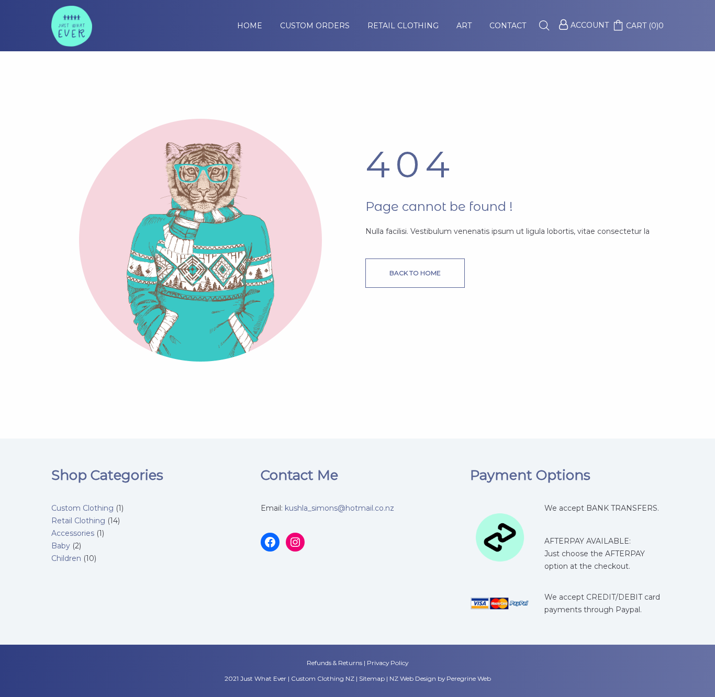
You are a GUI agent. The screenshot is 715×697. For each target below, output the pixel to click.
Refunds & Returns (334, 663)
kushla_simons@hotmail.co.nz (339, 508)
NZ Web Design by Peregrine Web (440, 678)
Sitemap (372, 678)
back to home (415, 273)
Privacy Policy (387, 663)
